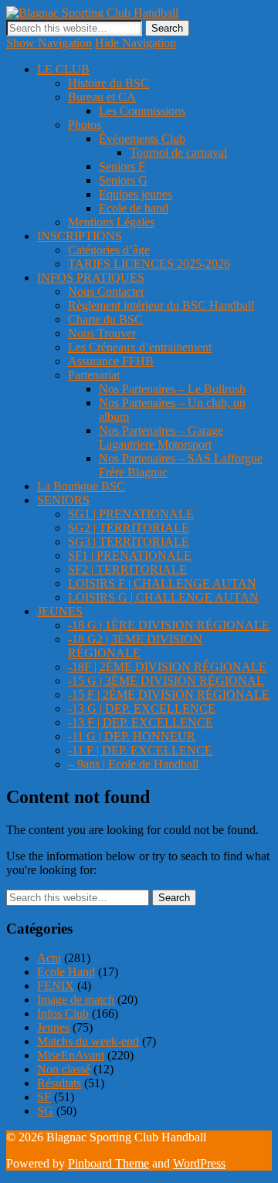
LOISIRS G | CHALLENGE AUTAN (163, 597)
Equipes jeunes (135, 194)
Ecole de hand (133, 208)
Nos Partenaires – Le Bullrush (172, 388)
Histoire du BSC (108, 83)
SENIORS (63, 500)
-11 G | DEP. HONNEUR (131, 736)
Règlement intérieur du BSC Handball (161, 305)
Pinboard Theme (108, 1163)
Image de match (75, 999)
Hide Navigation (135, 42)
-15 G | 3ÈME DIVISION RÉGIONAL (166, 680)
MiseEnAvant (70, 1055)
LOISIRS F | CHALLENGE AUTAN (162, 583)
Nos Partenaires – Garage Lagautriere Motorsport (161, 437)
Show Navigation (49, 42)
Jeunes (53, 1027)
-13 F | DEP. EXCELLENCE (140, 722)
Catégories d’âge (109, 249)
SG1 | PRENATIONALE (131, 513)
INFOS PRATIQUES (90, 277)
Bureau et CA (102, 96)
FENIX (55, 985)
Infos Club (63, 1013)
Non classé (63, 1069)
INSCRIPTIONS (79, 235)
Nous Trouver (102, 333)
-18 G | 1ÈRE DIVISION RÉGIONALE (169, 625)
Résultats (59, 1083)
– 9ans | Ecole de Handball (133, 764)
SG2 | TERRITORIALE (128, 527)
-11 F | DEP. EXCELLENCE (140, 750)
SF (44, 1096)
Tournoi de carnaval (178, 152)
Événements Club (142, 138)
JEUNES (60, 611)
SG (45, 1110)
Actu (49, 957)
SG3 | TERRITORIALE (128, 541)
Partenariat (94, 374)
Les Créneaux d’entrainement (140, 347)
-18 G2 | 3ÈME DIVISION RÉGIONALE (135, 645)
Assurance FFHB (111, 361)
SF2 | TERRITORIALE (127, 569)
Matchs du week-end (88, 1041)
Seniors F (122, 166)
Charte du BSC (105, 319)
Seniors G (123, 180)
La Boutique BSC (81, 486)
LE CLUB (63, 69)
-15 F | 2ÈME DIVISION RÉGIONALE (169, 694)
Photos (84, 124)
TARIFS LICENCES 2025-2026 (149, 263)
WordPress (199, 1163)
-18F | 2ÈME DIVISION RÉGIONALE (167, 666)
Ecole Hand (66, 971)
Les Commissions (142, 110)
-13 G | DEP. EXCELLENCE (141, 708)
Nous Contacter (106, 291)
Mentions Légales (111, 222)
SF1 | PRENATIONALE (130, 555)
